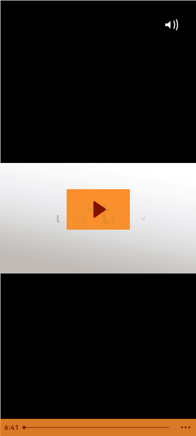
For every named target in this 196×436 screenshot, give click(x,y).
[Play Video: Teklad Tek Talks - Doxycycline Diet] (98, 209)
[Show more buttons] (186, 427)
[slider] (97, 427)
